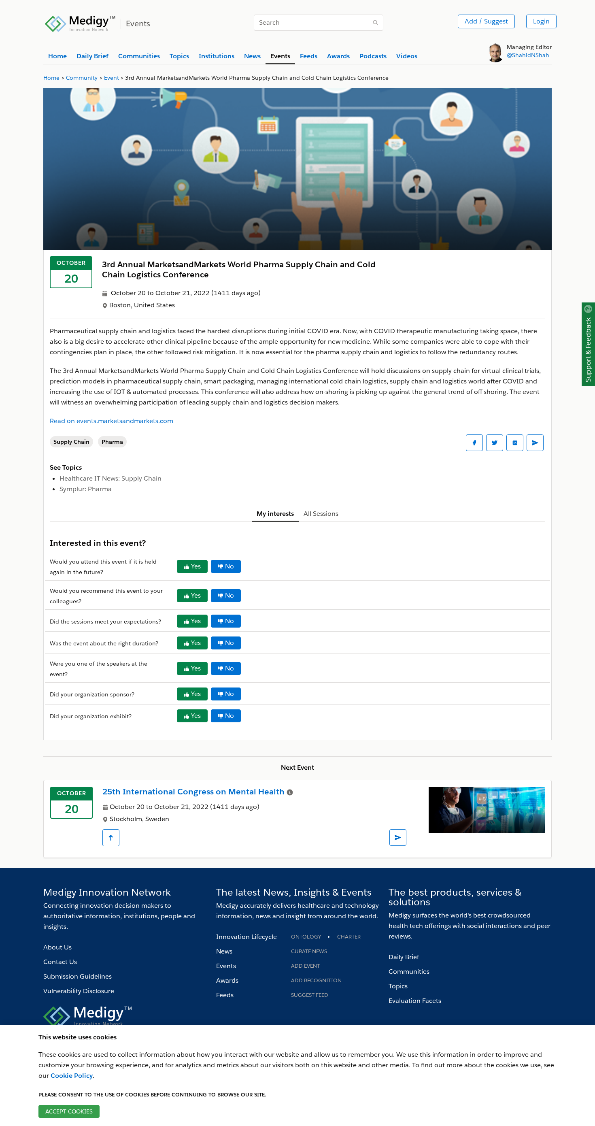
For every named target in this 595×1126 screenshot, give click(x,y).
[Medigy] (80, 22)
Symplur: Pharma (86, 489)
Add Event (305, 965)
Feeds (225, 995)
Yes (196, 566)
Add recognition (316, 980)
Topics (398, 986)
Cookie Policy (72, 1075)
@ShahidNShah (528, 55)
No (229, 566)
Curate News (309, 951)
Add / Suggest (486, 21)
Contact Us (60, 962)
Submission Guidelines (77, 976)
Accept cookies (69, 1111)
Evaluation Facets (415, 1000)
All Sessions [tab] (321, 513)
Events (226, 966)
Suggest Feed (309, 995)
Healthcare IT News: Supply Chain (111, 478)
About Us (57, 947)
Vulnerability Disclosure (78, 991)
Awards (227, 980)
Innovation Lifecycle (246, 936)
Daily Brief (404, 957)
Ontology (306, 936)
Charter (349, 936)
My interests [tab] (275, 513)
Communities (409, 971)
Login (541, 21)
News (224, 951)
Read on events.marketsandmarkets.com (111, 421)
